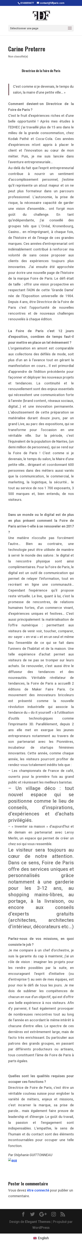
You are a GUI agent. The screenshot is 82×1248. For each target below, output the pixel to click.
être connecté (38, 1190)
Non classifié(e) (18, 56)
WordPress (41, 1228)
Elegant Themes (38, 1222)
